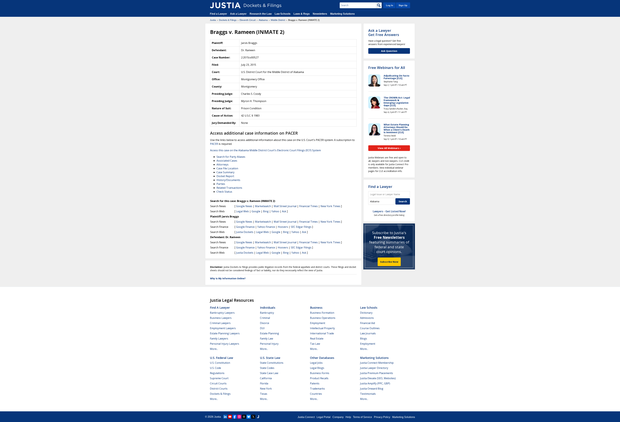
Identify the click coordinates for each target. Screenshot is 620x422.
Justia (217, 416)
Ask (284, 211)
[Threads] (244, 417)
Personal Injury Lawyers (224, 343)
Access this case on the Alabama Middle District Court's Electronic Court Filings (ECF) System (265, 150)
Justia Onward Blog (371, 388)
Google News (244, 206)
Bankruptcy (267, 312)
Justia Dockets (244, 232)
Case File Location (227, 168)
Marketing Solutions (342, 13)
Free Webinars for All (386, 67)
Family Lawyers (219, 338)
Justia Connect (306, 417)
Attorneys (222, 164)
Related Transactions (229, 188)
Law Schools (282, 13)
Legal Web (242, 211)
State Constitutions (271, 363)
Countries (316, 394)
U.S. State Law (270, 358)
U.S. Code (215, 368)
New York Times (330, 206)
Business (316, 307)
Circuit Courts (218, 383)
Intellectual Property (322, 328)
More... (214, 349)
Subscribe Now (389, 261)
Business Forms (319, 373)
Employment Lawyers (223, 328)
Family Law (266, 338)
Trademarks (317, 388)
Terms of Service (362, 417)
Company (338, 417)
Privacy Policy (382, 417)
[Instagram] (239, 417)
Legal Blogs (317, 368)
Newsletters (320, 13)
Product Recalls (319, 378)
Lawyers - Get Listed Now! (389, 211)
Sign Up (403, 5)
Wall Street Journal (285, 206)
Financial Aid (367, 323)
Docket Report (225, 176)
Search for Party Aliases (231, 157)
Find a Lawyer (218, 13)
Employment (317, 323)
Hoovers (283, 227)
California (266, 378)
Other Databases (322, 358)
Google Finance (245, 227)
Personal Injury (269, 343)
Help (348, 417)
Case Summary (225, 172)
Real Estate (316, 338)
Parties (221, 184)
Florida (264, 383)
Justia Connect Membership (377, 363)
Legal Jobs (316, 363)
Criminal (265, 318)
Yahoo (275, 211)
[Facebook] (235, 417)
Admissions (367, 318)
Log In (389, 5)
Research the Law (261, 13)
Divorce (264, 323)
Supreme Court (219, 378)
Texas (263, 394)
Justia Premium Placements (376, 373)
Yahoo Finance (266, 227)
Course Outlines (370, 328)
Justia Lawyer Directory (374, 368)
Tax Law (315, 343)
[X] (253, 417)
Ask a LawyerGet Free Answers (383, 32)
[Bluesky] (249, 417)
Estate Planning (269, 333)
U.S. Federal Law (221, 358)
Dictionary (366, 312)
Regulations (217, 373)
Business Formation (322, 312)
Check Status (224, 191)
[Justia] (225, 5)
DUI (262, 328)
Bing (266, 211)
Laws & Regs (302, 13)
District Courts (218, 388)
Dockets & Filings (220, 394)
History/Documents (228, 180)
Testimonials (368, 394)
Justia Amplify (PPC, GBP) (375, 383)
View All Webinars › (389, 148)
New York (266, 388)
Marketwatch (263, 206)
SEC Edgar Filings (301, 227)
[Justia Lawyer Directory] (258, 417)
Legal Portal (324, 417)
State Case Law (269, 373)
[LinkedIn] (225, 417)
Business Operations (322, 318)
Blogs (363, 338)
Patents (314, 383)
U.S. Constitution (220, 363)
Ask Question (389, 50)
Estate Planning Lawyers (225, 333)
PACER (214, 144)
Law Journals (368, 333)
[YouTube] (230, 417)
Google (256, 211)
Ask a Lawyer (238, 13)
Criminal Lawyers (220, 323)
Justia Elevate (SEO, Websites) (378, 378)
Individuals (267, 307)
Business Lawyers (221, 318)
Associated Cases (227, 160)
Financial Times (308, 206)
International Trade (322, 333)
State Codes (267, 368)
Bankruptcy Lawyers (222, 312)
